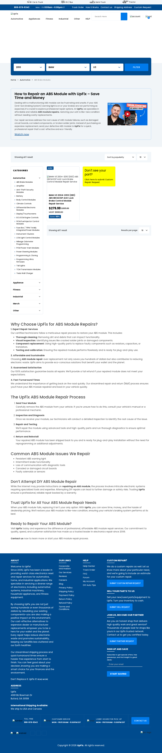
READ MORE (43, 679)
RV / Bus (69, 2)
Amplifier (20, 186)
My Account (89, 581)
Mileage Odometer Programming (24, 242)
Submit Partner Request (122, 641)
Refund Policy (65, 602)
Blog (61, 583)
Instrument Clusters (25, 234)
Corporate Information (65, 567)
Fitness (49, 18)
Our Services (65, 572)
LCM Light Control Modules (28, 237)
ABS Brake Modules (24, 182)
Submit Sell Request (120, 607)
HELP (88, 18)
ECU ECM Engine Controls (27, 217)
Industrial (63, 18)
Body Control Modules (26, 200)
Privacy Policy (66, 587)
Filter (136, 67)
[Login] (135, 16)
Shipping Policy (66, 591)
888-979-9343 (21, 7)
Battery (19, 196)
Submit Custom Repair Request (125, 583)
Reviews (63, 576)
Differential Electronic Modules (26, 208)
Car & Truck (37, 2)
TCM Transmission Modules (28, 269)
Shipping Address (123, 7)
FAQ (85, 573)
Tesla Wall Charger (24, 273)
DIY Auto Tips (89, 585)
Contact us (106, 7)
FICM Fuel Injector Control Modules (27, 222)
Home (13, 80)
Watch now (22, 134)
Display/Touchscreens (26, 213)
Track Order (78, 7)
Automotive (17, 18)
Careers (63, 580)
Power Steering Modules (26, 251)
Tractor (132, 2)
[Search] (124, 16)
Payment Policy (66, 595)
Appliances (34, 18)
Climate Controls (24, 203)
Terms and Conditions (64, 608)
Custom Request (142, 7)
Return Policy (65, 599)
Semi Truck (101, 2)
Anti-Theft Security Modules (25, 191)
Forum (86, 577)
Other (77, 18)
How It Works (92, 7)
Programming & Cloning (27, 255)
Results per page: (129, 230)
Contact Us (140, 720)
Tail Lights (20, 265)
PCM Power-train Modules (27, 248)
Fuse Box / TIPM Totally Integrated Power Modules (27, 228)
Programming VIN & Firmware (25, 260)
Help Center (89, 566)
